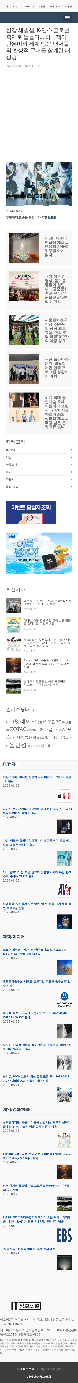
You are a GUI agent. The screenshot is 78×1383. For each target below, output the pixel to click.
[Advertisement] (39, 116)
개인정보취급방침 (39, 1377)
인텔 (39, 722)
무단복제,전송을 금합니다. (23, 217)
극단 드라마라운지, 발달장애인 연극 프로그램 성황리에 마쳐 (57, 368)
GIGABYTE (33, 730)
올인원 (18, 745)
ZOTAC (18, 729)
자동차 (10, 479)
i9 (44, 721)
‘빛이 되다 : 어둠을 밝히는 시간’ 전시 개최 (29, 1249)
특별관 (41, 6)
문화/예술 (12, 486)
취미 (9, 472)
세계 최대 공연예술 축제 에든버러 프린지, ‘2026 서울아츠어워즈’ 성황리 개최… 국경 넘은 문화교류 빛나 (57, 412)
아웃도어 (11, 464)
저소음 (46, 729)
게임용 (40, 738)
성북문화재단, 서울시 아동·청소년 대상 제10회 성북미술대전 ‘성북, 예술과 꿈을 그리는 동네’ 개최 (47, 643)
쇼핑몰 (68, 6)
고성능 (31, 746)
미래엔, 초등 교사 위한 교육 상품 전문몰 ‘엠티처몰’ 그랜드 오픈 (47, 621)
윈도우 (57, 730)
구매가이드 (55, 6)
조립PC (54, 721)
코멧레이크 (22, 721)
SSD (14, 738)
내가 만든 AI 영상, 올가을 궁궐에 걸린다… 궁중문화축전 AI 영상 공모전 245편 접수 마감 (56, 289)
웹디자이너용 (55, 737)
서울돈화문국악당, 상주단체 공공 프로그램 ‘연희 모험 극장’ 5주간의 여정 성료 (57, 330)
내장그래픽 (26, 737)
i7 (7, 722)
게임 (9, 457)
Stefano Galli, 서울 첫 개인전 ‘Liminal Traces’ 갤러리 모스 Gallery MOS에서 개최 (46, 663)
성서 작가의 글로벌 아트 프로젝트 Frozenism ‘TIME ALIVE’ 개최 (44, 682)
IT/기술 (10, 450)
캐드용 (46, 745)
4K (38, 746)
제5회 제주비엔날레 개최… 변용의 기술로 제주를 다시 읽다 (57, 246)
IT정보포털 (27, 1369)
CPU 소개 (29, 6)
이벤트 (16, 6)
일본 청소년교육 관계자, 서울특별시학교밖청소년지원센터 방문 (47, 602)
